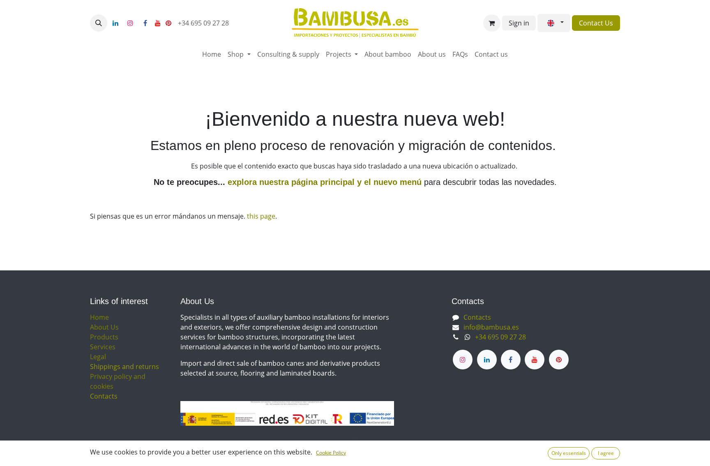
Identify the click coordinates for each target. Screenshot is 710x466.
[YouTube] (157, 23)
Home (99, 317)
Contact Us (596, 23)
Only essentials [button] (568, 453)
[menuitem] (211, 54)
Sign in (519, 23)
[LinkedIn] (115, 23)
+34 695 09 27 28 (204, 23)
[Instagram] (130, 23)
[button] (98, 23)
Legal (98, 356)
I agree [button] (606, 453)
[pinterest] (168, 23)
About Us (104, 327)
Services (102, 346)
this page (261, 216)
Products (104, 336)
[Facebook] (145, 23)
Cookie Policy (331, 452)
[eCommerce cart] (491, 23)
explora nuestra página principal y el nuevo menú (323, 182)
